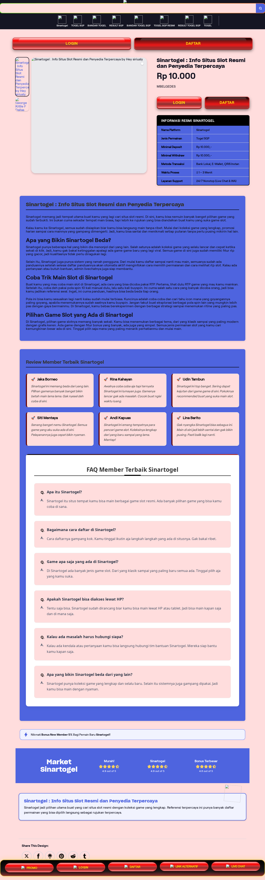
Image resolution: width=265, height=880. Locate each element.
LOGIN (72, 43)
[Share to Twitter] (27, 856)
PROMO (32, 867)
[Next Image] (143, 116)
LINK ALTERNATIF (187, 868)
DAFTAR (193, 43)
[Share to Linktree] (50, 856)
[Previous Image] (34, 116)
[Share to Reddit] (73, 856)
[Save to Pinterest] (61, 856)
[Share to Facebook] (38, 856)
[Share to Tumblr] (85, 856)
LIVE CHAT (238, 867)
